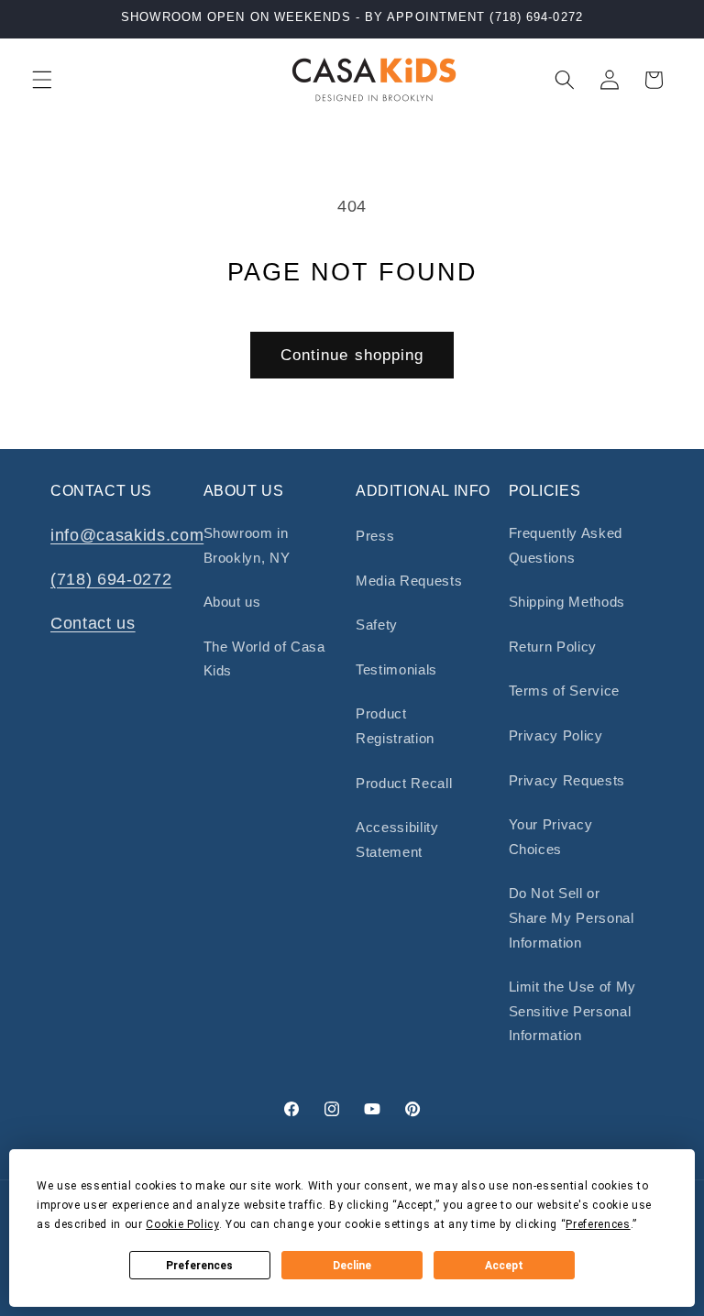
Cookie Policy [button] (182, 1224)
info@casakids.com (127, 535)
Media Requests (409, 580)
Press (375, 535)
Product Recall (404, 783)
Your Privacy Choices (551, 837)
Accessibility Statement (397, 839)
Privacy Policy (556, 735)
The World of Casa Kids (264, 659)
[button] (42, 80)
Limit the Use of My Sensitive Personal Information (573, 1011)
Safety (377, 624)
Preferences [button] (598, 1224)
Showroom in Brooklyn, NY (247, 545)
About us (232, 601)
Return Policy (553, 646)
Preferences (199, 1265)
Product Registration (395, 726)
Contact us (93, 623)
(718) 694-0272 (110, 579)
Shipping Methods (567, 601)
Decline (352, 1265)
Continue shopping (352, 354)
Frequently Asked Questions (566, 545)
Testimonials (396, 669)
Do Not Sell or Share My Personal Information (571, 917)
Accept (504, 1265)
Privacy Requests (567, 780)
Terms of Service (565, 690)
